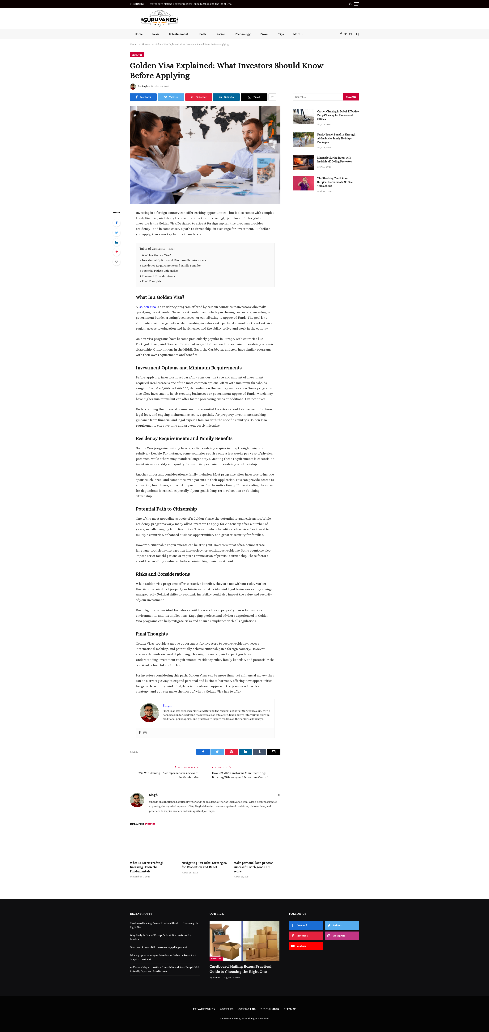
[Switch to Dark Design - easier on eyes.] (350, 3)
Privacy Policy (204, 1009)
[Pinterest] (116, 252)
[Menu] (356, 4)
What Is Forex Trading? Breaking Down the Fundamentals (146, 867)
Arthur (216, 977)
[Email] (116, 262)
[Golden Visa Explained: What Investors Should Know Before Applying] (205, 155)
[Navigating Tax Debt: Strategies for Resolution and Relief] (205, 844)
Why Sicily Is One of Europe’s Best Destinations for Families (186, 3)
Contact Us (247, 1009)
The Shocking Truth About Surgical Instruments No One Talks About (335, 182)
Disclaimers (270, 1009)
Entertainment (178, 34)
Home (139, 34)
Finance (137, 54)
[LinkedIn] (116, 242)
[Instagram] (145, 733)
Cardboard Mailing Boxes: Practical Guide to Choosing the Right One (240, 969)
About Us (227, 1009)
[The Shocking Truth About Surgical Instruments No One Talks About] (303, 183)
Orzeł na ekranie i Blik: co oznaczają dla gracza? (158, 947)
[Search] (357, 34)
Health (202, 34)
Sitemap (290, 1009)
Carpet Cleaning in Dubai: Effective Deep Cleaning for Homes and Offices (338, 115)
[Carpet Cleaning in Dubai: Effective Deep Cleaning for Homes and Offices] (303, 116)
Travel (264, 34)
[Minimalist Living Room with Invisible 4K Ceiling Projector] (303, 162)
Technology (242, 34)
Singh (145, 86)
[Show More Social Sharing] (272, 97)
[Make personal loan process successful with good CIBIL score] (257, 844)
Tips (281, 34)
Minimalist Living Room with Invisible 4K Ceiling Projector (334, 159)
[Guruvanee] (159, 18)
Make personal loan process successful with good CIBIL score (253, 867)
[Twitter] (116, 232)
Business (216, 958)
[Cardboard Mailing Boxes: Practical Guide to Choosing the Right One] (245, 941)
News (155, 34)
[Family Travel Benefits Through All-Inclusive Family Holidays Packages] (303, 139)
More (296, 34)
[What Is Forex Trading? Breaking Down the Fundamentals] (153, 844)
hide (170, 248)
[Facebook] (116, 223)
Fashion (220, 34)
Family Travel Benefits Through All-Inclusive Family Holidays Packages (336, 138)
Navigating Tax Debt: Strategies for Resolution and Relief (204, 865)
